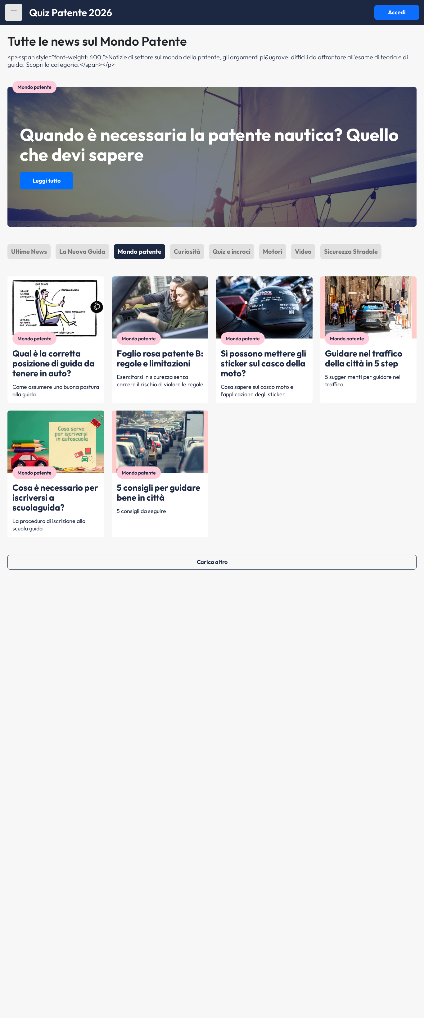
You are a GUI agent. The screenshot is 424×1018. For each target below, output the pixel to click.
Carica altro (212, 562)
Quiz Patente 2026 (70, 12)
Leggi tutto (47, 180)
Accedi (397, 12)
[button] (13, 12)
